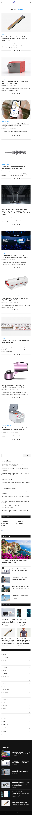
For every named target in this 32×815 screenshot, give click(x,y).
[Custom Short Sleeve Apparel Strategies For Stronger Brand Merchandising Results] (24, 632)
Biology (17, 660)
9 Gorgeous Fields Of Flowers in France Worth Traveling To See (14, 561)
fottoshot (5, 43)
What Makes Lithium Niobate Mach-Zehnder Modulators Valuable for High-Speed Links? (14, 38)
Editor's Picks (17, 676)
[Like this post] (12, 50)
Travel (17, 728)
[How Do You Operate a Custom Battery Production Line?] (16, 326)
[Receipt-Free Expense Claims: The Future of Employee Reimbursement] (16, 109)
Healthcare (17, 692)
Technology (17, 724)
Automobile (17, 657)
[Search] (30, 2)
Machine (17, 705)
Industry (17, 696)
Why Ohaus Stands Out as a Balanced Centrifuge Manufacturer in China (14, 429)
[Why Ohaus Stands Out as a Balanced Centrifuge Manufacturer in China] (16, 413)
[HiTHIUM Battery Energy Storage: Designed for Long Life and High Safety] (16, 240)
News (17, 715)
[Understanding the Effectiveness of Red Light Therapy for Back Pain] (16, 283)
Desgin (17, 670)
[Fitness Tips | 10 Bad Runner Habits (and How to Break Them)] (5, 598)
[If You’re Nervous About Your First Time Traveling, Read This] (5, 589)
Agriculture (17, 654)
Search (3, 453)
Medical (17, 712)
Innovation (17, 699)
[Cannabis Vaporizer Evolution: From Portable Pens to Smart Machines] (16, 370)
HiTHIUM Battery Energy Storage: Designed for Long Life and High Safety (14, 256)
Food (17, 686)
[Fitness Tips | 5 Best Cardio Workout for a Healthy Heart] (5, 580)
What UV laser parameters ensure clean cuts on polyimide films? (14, 82)
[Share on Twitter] (16, 50)
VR (17, 734)
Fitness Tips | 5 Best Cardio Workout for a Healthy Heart (20, 578)
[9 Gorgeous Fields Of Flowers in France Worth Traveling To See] (16, 549)
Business (17, 664)
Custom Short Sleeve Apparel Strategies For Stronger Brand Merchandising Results (23, 641)
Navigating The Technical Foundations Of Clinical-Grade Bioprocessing (23, 622)
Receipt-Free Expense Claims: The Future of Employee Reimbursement (15, 125)
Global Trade (17, 689)
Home (2, 7)
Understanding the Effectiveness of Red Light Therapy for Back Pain (14, 299)
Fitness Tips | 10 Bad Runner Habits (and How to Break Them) (21, 596)
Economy (17, 673)
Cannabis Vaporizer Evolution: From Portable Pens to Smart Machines (13, 386)
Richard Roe (4, 492)
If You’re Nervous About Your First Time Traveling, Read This (20, 587)
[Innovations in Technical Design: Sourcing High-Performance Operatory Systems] (8, 612)
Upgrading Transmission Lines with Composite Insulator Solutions (13, 167)
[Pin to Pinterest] (17, 50)
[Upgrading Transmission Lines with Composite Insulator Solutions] (16, 152)
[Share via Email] (19, 50)
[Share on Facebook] (14, 50)
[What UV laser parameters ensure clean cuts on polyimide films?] (16, 66)
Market (17, 708)
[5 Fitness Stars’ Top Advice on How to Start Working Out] (5, 571)
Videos (17, 731)
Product (17, 718)
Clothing (17, 667)
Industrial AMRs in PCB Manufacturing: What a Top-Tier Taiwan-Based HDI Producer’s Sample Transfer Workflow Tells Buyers (15, 211)
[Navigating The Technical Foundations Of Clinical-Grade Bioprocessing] (24, 612)
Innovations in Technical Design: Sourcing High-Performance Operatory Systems (12, 464)
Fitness (17, 683)
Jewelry (17, 702)
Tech (17, 721)
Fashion (17, 680)
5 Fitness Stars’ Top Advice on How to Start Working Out (20, 569)
